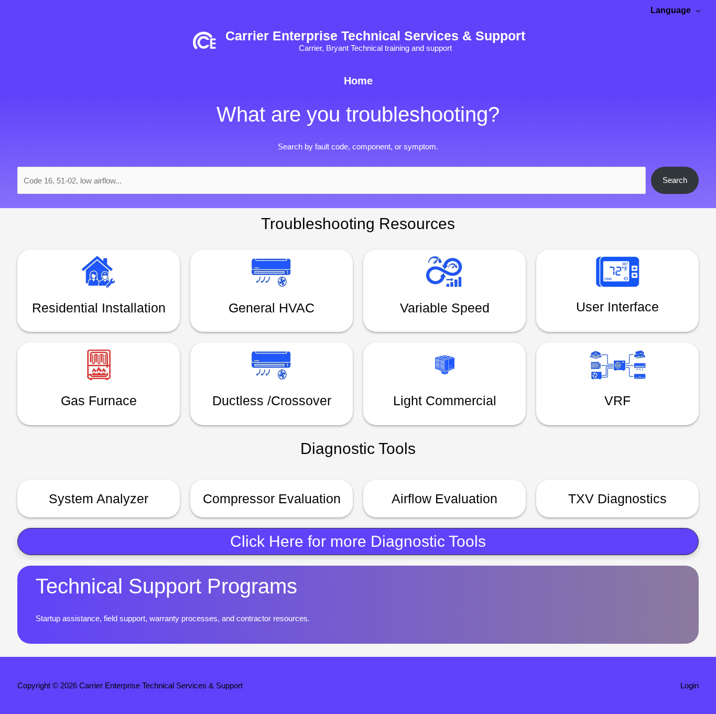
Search (675, 180)
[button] (358, 541)
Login (689, 685)
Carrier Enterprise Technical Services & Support (375, 35)
